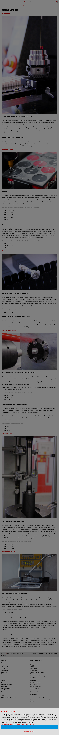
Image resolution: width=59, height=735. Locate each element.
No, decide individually (29, 731)
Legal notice (24, 724)
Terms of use (31, 724)
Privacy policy (11, 724)
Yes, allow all (29, 727)
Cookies (18, 724)
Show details (4, 724)
